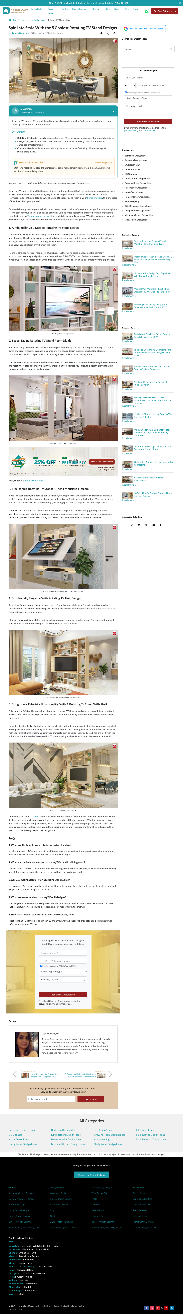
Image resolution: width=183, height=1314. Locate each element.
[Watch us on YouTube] (166, 1308)
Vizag (11, 1263)
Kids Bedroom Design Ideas (138, 205)
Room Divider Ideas (34, 480)
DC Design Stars (133, 164)
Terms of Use (15, 1309)
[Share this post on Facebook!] (101, 33)
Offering (95, 9)
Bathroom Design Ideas (136, 155)
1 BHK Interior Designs (20, 1221)
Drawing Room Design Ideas (138, 183)
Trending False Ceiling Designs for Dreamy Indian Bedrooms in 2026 (150, 305)
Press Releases (140, 1210)
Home (12, 1187)
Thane (23, 1266)
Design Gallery (37, 9)
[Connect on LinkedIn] (172, 1308)
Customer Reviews (142, 1204)
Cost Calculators (79, 9)
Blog (15, 20)
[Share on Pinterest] (114, 33)
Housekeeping (132, 201)
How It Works (140, 1187)
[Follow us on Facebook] (146, 1308)
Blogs (116, 9)
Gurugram (14, 1273)
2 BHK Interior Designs (61, 1221)
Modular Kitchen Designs (21, 1193)
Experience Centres (142, 1198)
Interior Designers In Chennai (64, 1227)
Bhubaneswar (16, 1283)
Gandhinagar (15, 1290)
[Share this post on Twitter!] (107, 33)
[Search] (171, 49)
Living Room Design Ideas (137, 210)
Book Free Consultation (63, 994)
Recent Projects (51, 11)
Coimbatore (15, 1259)
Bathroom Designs (59, 1204)
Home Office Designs (143, 1221)
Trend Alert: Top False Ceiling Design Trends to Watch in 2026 (152, 335)
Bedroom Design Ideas (136, 160)
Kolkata (13, 1280)
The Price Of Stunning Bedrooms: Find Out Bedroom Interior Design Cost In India (152, 352)
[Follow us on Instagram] (152, 1308)
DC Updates (131, 173)
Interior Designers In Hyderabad (107, 1227)
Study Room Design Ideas (137, 219)
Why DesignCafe (100, 1193)
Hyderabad (14, 1249)
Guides (107, 9)
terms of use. (149, 130)
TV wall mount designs (39, 216)
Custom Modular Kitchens (22, 1198)
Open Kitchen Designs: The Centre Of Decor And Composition (152, 447)
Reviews (65, 9)
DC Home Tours (132, 169)
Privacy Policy (77, 1306)
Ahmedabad (15, 1287)
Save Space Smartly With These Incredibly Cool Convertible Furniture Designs (152, 400)
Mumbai (13, 1266)
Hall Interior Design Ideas (137, 187)
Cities (126, 9)
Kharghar (32, 1266)
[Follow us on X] (146, 525)
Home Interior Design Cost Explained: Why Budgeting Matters (152, 274)
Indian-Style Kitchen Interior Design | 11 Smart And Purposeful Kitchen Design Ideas (154, 259)
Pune (11, 1269)
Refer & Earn (98, 1210)
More (135, 9)
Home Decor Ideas (134, 192)
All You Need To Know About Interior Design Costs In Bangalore (152, 367)
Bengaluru (14, 1245)
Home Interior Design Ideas (32, 20)
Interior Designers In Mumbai (147, 1227)
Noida (12, 1276)
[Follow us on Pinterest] (158, 1308)
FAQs (94, 1198)
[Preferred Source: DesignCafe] (144, 28)
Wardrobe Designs (59, 1193)
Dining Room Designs (19, 1216)
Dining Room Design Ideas (137, 178)
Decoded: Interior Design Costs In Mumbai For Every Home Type (150, 242)
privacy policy (131, 130)
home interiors (94, 197)
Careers (95, 1204)
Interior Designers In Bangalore (24, 1227)
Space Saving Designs (102, 1187)
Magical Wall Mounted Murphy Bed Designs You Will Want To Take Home (152, 290)
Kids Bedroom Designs (61, 1198)
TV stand (33, 816)
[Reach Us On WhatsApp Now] (147, 12)
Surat (11, 1293)
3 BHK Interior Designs (103, 1221)
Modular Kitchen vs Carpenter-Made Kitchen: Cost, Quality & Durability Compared (152, 432)
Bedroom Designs (17, 1204)
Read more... (129, 248)
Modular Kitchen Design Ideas (139, 215)
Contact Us (97, 1216)
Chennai (13, 1252)
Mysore (13, 1256)
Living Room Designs (19, 1210)
